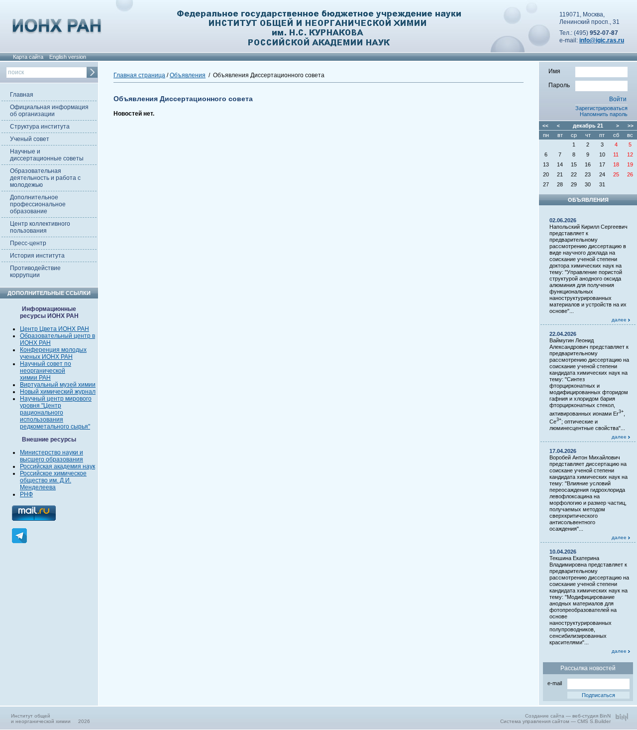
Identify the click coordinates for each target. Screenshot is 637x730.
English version (67, 57)
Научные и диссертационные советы (47, 155)
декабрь (584, 126)
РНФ (26, 494)
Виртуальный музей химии (58, 384)
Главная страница (139, 75)
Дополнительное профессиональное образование (38, 204)
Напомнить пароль (604, 114)
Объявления (188, 75)
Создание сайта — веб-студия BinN (568, 716)
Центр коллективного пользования (40, 227)
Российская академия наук (57, 466)
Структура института (40, 126)
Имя (554, 71)
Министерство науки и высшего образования (51, 456)
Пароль (559, 85)
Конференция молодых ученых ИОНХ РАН (53, 353)
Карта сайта (28, 57)
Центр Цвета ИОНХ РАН (54, 328)
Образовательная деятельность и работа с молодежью (45, 177)
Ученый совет (29, 139)
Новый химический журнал (58, 391)
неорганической (42, 370)
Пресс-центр (28, 243)
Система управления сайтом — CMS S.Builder (555, 721)
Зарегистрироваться (601, 108)
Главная (21, 94)
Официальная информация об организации (49, 111)
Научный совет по (45, 363)
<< (545, 126)
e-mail (554, 683)
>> (631, 126)
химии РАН (35, 377)
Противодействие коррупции (35, 272)
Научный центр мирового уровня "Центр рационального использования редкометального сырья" (56, 412)
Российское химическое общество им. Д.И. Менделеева (53, 480)
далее (620, 319)
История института (37, 255)
